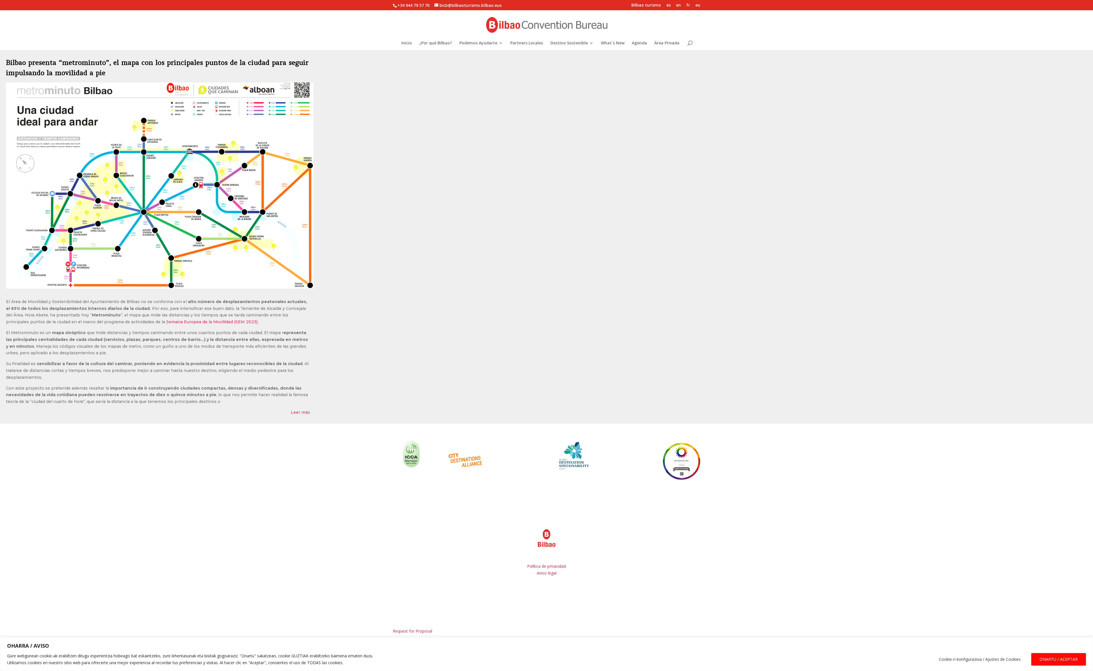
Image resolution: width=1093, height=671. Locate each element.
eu (697, 5)
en (678, 5)
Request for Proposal (412, 631)
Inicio (406, 43)
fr (688, 5)
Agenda (639, 43)
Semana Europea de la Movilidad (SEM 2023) (212, 321)
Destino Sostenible (569, 43)
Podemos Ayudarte (478, 43)
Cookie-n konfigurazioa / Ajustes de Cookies (980, 659)
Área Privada (666, 43)
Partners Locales (526, 43)
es (668, 5)
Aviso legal (546, 573)
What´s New (612, 43)
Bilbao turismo (646, 5)
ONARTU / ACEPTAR (1058, 659)
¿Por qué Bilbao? (435, 43)
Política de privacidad (546, 566)
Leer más (300, 412)
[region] (546, 654)
